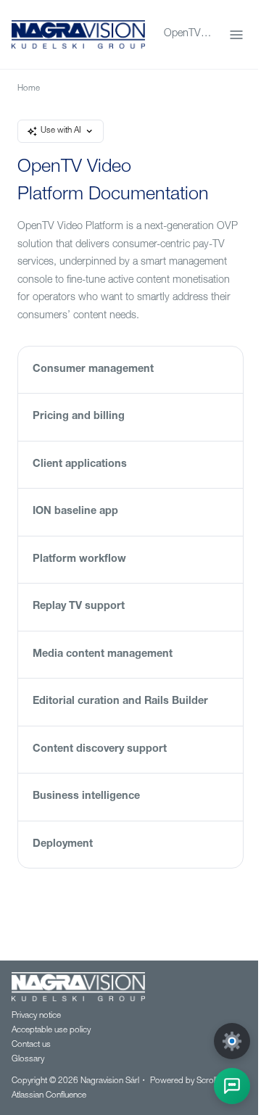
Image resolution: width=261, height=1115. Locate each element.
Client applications (80, 465)
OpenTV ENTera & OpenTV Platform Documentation (188, 34)
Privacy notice (36, 1016)
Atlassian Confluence (49, 1096)
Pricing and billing (79, 417)
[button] (232, 1086)
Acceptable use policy (51, 1031)
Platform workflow (79, 560)
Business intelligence (86, 797)
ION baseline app (75, 512)
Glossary (28, 1060)
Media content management (103, 655)
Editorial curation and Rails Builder (120, 702)
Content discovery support (100, 750)
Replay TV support (79, 607)
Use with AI (61, 131)
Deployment (63, 845)
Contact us (31, 1045)
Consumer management (93, 370)
